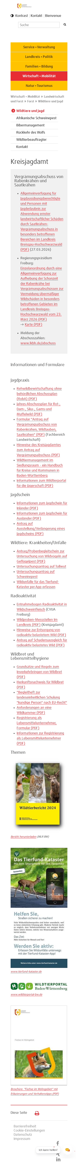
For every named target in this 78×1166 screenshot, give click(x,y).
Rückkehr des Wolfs (30, 132)
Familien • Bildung (39, 66)
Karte (33, 324)
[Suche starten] (64, 24)
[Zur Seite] (39, 990)
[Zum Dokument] (39, 832)
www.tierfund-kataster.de (26, 971)
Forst (30, 101)
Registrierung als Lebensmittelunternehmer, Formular (37, 723)
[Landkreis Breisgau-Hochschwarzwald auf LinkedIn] (58, 1159)
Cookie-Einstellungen (29, 1130)
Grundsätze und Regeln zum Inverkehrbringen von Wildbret (39, 672)
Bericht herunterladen (23, 836)
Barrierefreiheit (25, 1126)
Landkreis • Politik (39, 57)
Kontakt (36, 16)
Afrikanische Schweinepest (36, 118)
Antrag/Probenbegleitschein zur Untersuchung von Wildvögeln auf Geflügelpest (42, 556)
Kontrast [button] (21, 16)
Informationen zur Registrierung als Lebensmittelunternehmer (40, 738)
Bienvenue (53, 16)
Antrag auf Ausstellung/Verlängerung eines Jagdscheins (41, 529)
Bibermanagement (30, 125)
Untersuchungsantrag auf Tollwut (41, 566)
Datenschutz (23, 1134)
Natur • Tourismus (39, 86)
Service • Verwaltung (39, 47)
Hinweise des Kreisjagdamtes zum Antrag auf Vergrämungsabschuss (39, 450)
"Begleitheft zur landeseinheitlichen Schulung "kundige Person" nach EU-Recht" (42, 697)
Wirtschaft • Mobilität (39, 76)
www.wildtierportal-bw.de (26, 994)
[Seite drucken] (35, 1112)
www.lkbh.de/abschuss (38, 343)
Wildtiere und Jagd (50, 101)
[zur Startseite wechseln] (24, 7)
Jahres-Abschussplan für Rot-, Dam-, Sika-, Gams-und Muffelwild (38, 409)
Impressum (22, 1139)
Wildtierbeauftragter (31, 140)
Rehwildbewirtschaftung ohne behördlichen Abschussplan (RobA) (39, 394)
